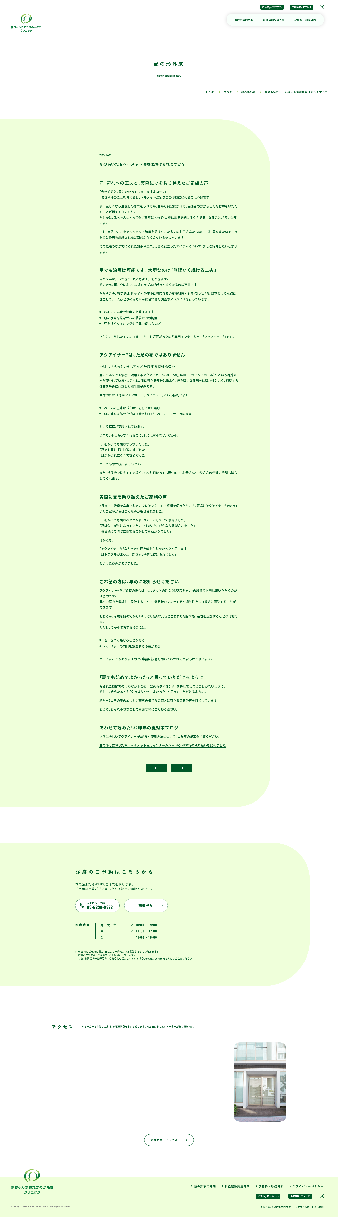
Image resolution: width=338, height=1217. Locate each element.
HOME (210, 92)
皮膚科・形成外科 (305, 20)
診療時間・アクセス (302, 7)
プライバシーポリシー (308, 1186)
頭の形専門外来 (244, 20)
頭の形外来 (248, 92)
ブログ (228, 92)
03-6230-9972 (100, 906)
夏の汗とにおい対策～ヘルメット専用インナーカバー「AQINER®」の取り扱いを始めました (162, 745)
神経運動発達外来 (274, 20)
